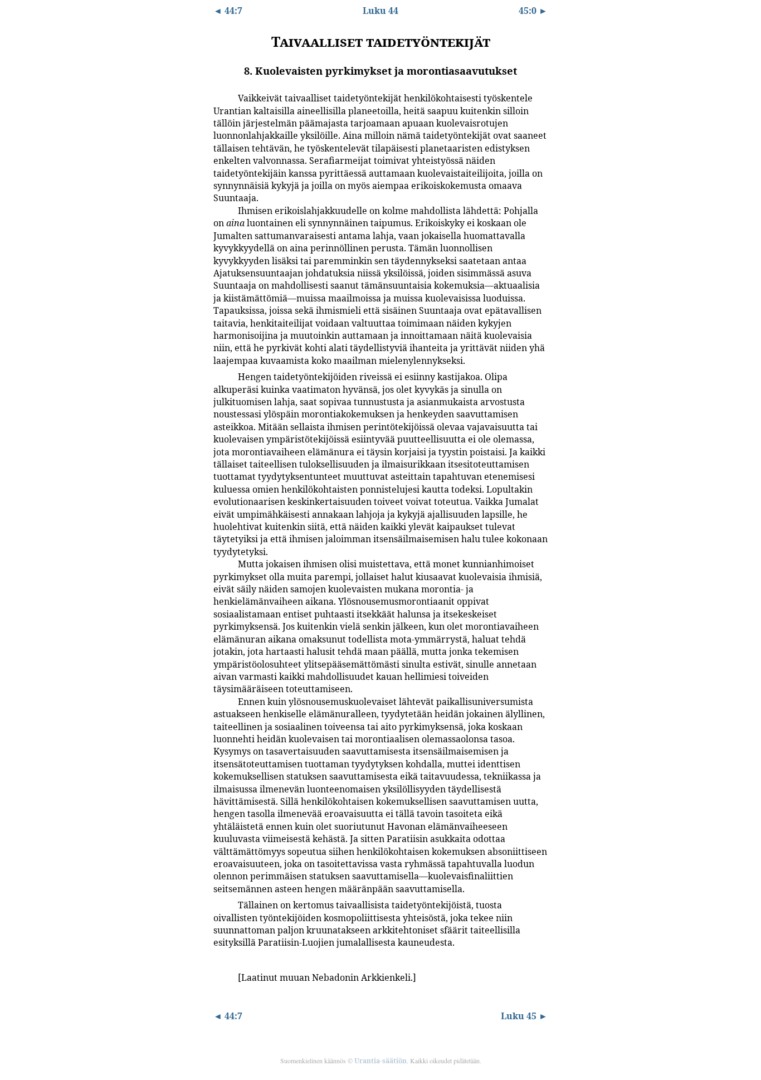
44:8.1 (221, 97)
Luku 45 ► (524, 1016)
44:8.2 (221, 210)
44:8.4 (221, 563)
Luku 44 (380, 10)
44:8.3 (221, 376)
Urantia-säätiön (380, 1061)
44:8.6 (221, 904)
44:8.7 (221, 977)
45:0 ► (533, 10)
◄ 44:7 (227, 10)
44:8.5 (221, 701)
